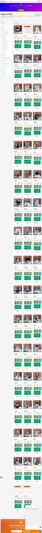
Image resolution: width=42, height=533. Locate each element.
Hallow (35, 36)
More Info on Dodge (17, 311)
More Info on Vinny (27, 166)
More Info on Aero (17, 251)
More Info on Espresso (37, 79)
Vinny (25, 151)
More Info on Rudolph (27, 282)
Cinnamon (17, 209)
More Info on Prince (27, 397)
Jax (15, 467)
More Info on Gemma (27, 425)
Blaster (25, 209)
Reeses (35, 354)
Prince (25, 382)
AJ (24, 123)
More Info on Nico (37, 252)
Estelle (25, 297)
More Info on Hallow (37, 51)
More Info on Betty (27, 79)
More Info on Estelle (27, 311)
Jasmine (35, 94)
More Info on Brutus (27, 453)
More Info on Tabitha (37, 282)
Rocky (16, 382)
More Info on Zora (37, 166)
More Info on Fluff (37, 397)
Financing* (24, 1)
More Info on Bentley (17, 80)
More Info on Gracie (27, 108)
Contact (31, 1)
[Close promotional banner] (41, 7)
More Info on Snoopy (17, 136)
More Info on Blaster (27, 223)
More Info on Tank (17, 195)
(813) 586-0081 (27, 531)
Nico (35, 238)
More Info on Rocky (17, 397)
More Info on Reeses (37, 368)
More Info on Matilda (17, 368)
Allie (35, 439)
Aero (16, 237)
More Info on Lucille (17, 50)
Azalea (35, 180)
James (25, 496)
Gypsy (16, 151)
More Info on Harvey (27, 195)
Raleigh (25, 326)
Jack (35, 325)
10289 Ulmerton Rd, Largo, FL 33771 (37, 1)
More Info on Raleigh (27, 340)
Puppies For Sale (10, 1)
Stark (16, 267)
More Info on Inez (27, 50)
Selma (16, 94)
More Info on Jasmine (37, 108)
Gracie (25, 94)
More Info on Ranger (37, 136)
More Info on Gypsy (17, 166)
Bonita (25, 467)
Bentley (16, 65)
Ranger (35, 122)
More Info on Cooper (17, 340)
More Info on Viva (37, 425)
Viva (35, 411)
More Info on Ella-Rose (37, 223)
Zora (35, 152)
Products (20, 1)
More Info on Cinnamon (17, 223)
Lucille (16, 36)
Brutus (25, 439)
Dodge (16, 297)
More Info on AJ (27, 137)
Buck (25, 354)
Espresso (36, 65)
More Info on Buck (27, 368)
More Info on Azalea (37, 195)
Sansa (16, 439)
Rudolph (26, 267)
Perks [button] (13, 1)
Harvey (25, 180)
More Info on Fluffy (27, 251)
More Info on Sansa (17, 453)
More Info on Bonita (27, 482)
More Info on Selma (17, 108)
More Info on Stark (17, 282)
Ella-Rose (36, 209)
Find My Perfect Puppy (17, 531)
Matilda (16, 354)
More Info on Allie (37, 453)
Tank (16, 180)
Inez (25, 36)
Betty (25, 65)
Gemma (25, 411)
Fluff (35, 382)
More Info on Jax (17, 482)
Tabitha (35, 267)
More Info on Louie (37, 310)
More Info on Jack (37, 339)
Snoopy (16, 122)
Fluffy (25, 237)
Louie (35, 296)
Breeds (17, 1)
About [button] (28, 1)
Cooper (16, 326)
